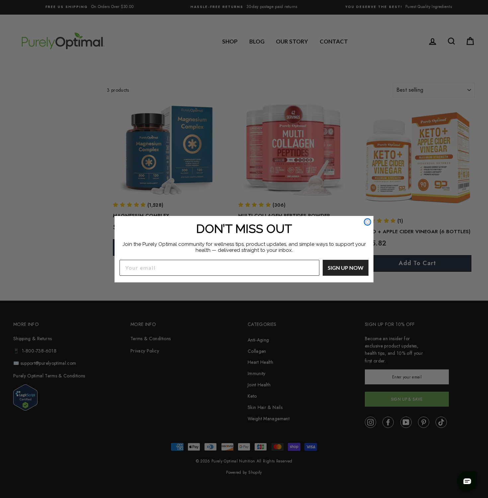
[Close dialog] (367, 222)
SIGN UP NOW (346, 267)
